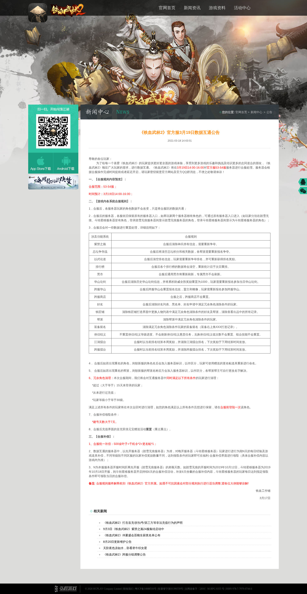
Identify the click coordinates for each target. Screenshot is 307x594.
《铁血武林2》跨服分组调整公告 (124, 554)
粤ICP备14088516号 (145, 588)
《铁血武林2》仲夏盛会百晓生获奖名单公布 (131, 535)
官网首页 (167, 7)
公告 (269, 112)
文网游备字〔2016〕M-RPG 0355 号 (204, 588)
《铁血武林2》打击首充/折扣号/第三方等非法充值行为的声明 (143, 522)
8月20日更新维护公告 (117, 541)
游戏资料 (217, 7)
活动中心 (242, 7)
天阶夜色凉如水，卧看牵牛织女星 (125, 548)
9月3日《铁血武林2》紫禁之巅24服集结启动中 (133, 529)
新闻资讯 (192, 7)
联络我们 (128, 588)
